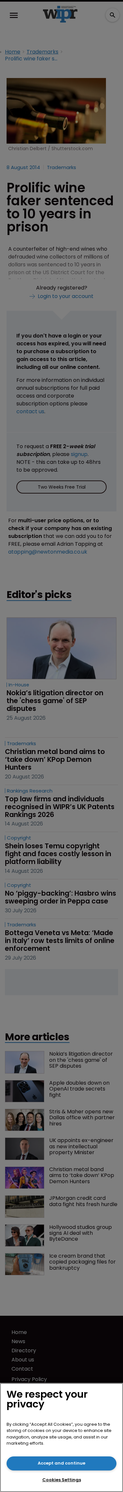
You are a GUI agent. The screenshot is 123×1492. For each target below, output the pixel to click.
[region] (61, 1437)
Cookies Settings (61, 1480)
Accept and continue (61, 1463)
